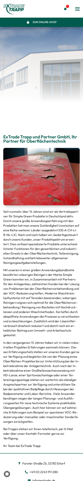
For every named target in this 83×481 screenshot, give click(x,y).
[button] (64, 8)
